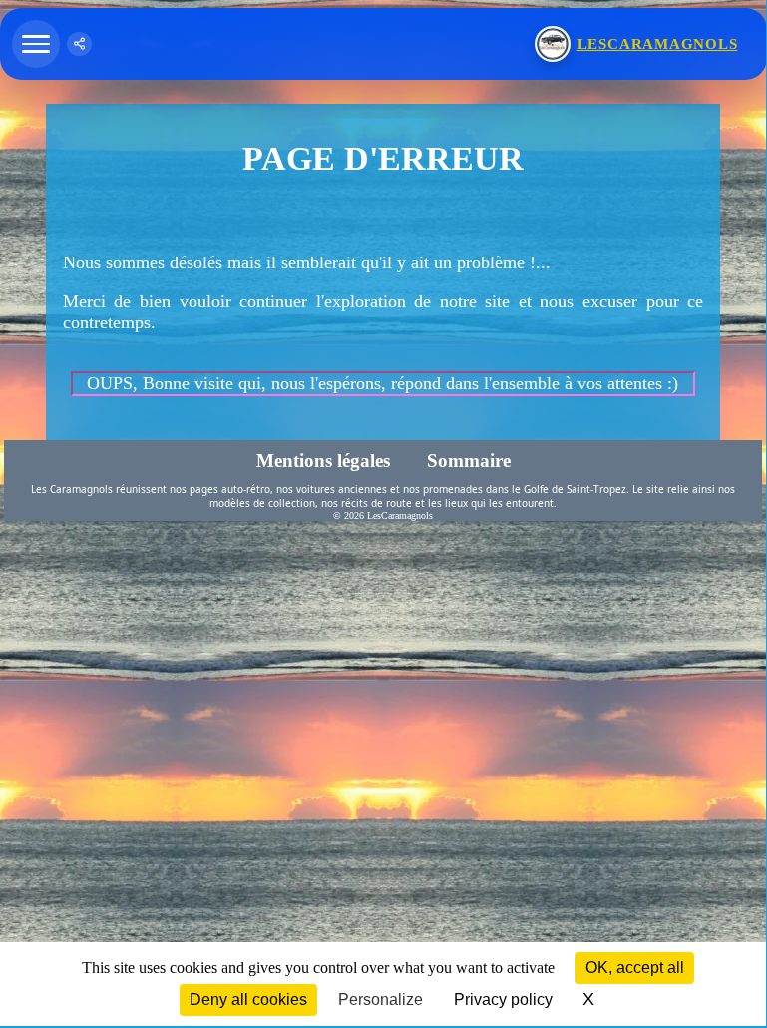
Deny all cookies (248, 999)
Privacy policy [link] (503, 999)
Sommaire (468, 460)
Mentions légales (324, 460)
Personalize (380, 999)
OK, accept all (634, 967)
